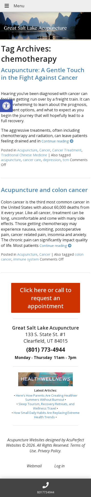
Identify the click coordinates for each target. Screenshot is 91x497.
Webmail (34, 466)
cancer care (32, 159)
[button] (6, 105)
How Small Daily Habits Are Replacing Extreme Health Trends (47, 414)
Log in (59, 466)
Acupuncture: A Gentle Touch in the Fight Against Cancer (42, 73)
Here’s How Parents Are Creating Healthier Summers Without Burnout (46, 397)
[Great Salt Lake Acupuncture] (45, 26)
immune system (26, 259)
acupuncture (11, 159)
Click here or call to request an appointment (45, 298)
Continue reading (55, 141)
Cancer (44, 150)
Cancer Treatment (67, 150)
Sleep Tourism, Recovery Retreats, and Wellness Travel (46, 406)
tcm (66, 159)
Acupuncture (27, 150)
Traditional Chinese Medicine (24, 155)
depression (52, 159)
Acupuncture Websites (25, 440)
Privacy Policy (49, 450)
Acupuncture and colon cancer (44, 190)
